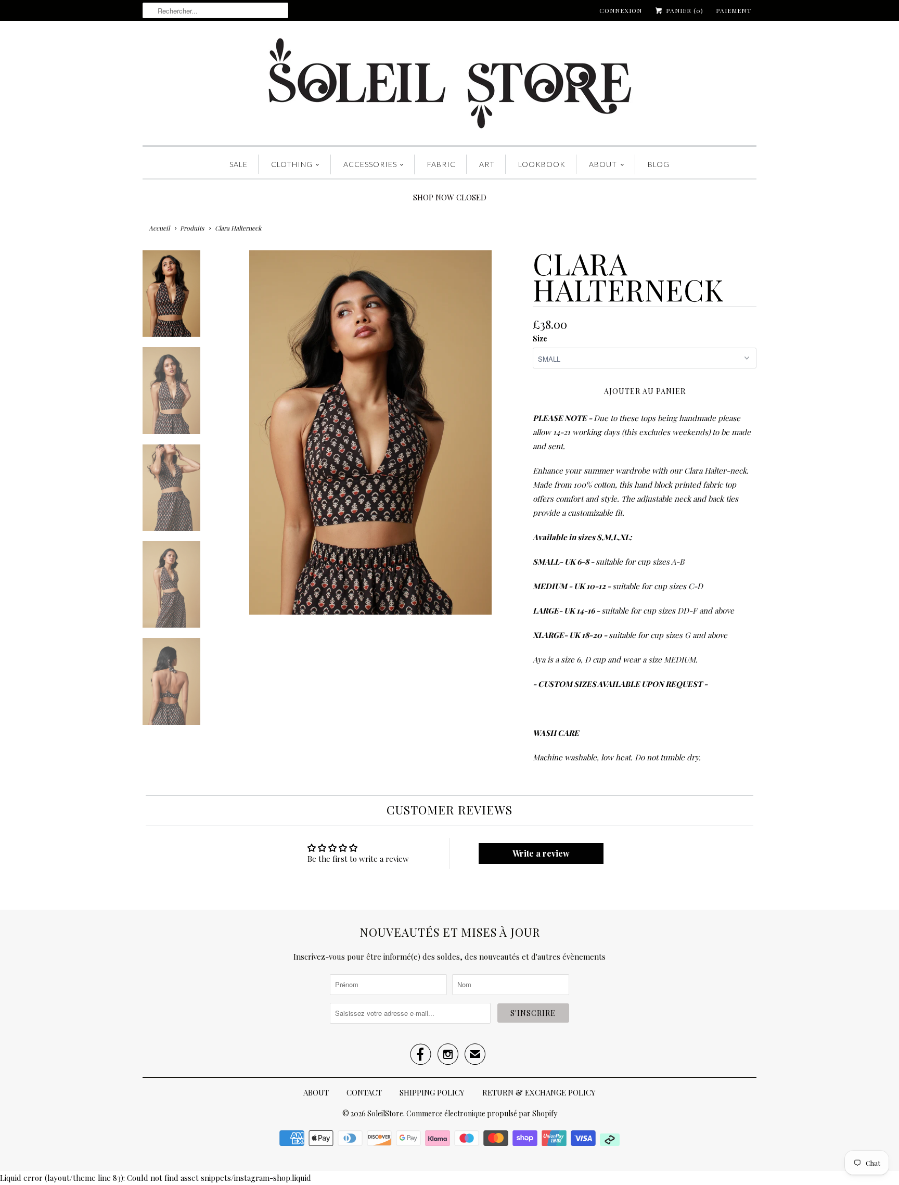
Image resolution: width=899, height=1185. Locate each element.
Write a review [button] (541, 853)
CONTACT (364, 1092)
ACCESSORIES (370, 164)
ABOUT (603, 164)
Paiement (733, 10)
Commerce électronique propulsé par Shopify (481, 1113)
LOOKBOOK (542, 164)
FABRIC (441, 164)
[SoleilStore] (449, 85)
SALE (238, 164)
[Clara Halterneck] (370, 432)
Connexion (620, 10)
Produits (192, 228)
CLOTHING (292, 164)
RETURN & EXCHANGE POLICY (539, 1092)
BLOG (659, 164)
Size (540, 338)
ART (487, 164)
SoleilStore (385, 1113)
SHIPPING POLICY (432, 1092)
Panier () (683, 10)
